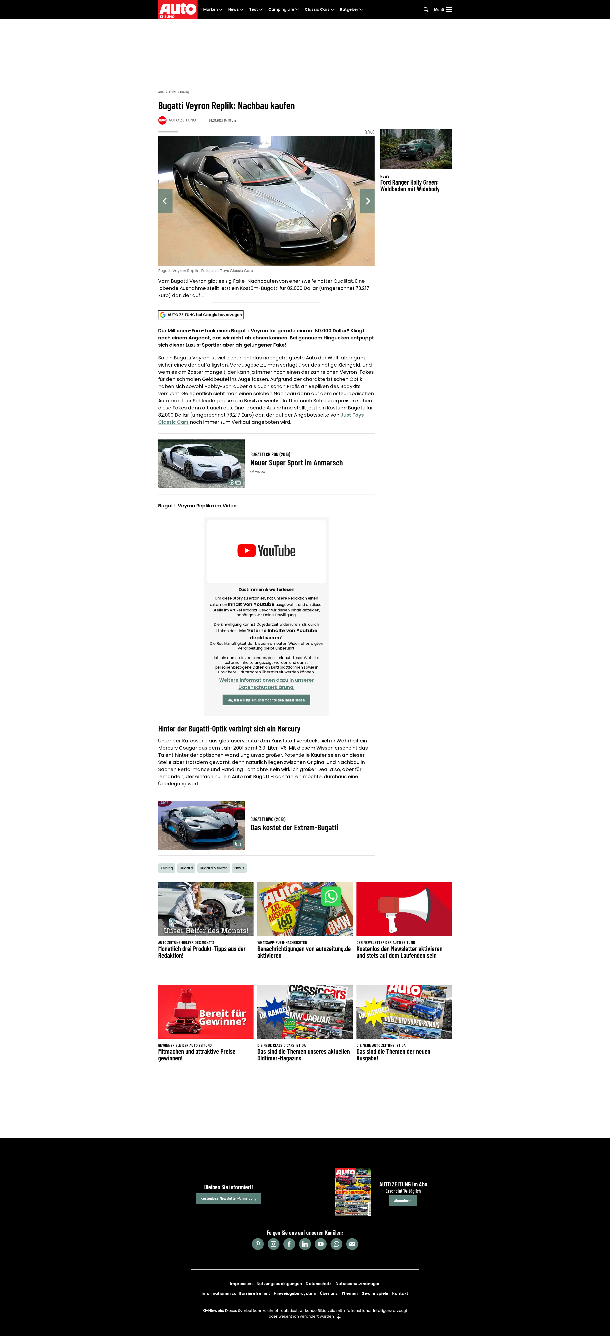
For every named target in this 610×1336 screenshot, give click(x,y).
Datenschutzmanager (358, 1283)
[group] (266, 218)
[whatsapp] (336, 1244)
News (233, 9)
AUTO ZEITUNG (167, 92)
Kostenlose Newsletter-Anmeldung (228, 1198)
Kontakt (400, 1293)
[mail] (352, 1244)
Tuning (184, 92)
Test (253, 9)
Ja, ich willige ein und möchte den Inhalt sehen (266, 699)
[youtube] (321, 1244)
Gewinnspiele (374, 1293)
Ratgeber (349, 9)
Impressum (241, 1283)
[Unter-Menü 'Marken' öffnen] (221, 9)
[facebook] (289, 1244)
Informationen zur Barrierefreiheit (236, 1293)
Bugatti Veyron (214, 868)
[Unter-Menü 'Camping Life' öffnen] (297, 9)
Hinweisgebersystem (295, 1293)
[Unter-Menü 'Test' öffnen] (261, 9)
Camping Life (281, 9)
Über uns (329, 1293)
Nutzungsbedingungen (279, 1283)
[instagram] (274, 1244)
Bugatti (186, 868)
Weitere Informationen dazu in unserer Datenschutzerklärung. (266, 684)
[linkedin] (305, 1244)
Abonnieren (403, 1200)
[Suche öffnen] (426, 9)
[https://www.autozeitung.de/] (178, 9)
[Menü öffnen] (449, 9)
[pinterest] (258, 1244)
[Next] (367, 201)
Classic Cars (317, 9)
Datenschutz (318, 1283)
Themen (349, 1293)
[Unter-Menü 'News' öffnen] (242, 9)
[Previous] (165, 201)
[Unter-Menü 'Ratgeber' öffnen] (361, 9)
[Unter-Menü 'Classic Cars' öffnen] (332, 9)
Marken (210, 9)
